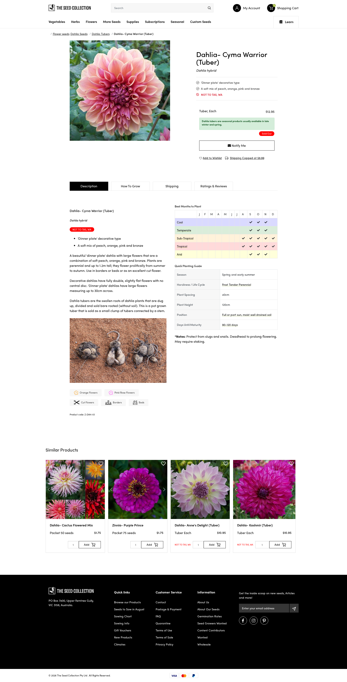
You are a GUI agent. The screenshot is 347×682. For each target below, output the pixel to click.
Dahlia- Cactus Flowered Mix (71, 525)
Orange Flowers (88, 392)
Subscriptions (155, 21)
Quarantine (163, 623)
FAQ (158, 616)
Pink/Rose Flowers (124, 392)
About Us (203, 602)
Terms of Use (164, 630)
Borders (117, 402)
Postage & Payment (169, 609)
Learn (289, 22)
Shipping (172, 186)
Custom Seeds (200, 21)
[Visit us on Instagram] (254, 621)
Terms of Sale (164, 637)
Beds (141, 402)
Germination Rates (209, 616)
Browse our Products (127, 602)
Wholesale (204, 644)
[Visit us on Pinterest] (264, 621)
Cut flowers (87, 402)
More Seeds (111, 21)
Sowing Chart (123, 616)
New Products (123, 637)
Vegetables (57, 21)
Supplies (133, 21)
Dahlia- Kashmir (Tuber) (255, 525)
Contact (161, 602)
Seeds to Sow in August (129, 609)
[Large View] (58, 49)
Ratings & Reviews (213, 186)
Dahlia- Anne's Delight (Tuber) (197, 525)
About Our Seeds (208, 609)
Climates (119, 644)
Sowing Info (121, 623)
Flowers (91, 21)
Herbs (75, 21)
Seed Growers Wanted (212, 623)
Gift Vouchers (122, 630)
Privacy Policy (164, 644)
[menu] (209, 7)
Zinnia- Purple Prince (127, 525)
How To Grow (130, 186)
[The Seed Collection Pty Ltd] (70, 7)
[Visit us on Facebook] (243, 621)
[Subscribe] (294, 608)
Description (89, 186)
